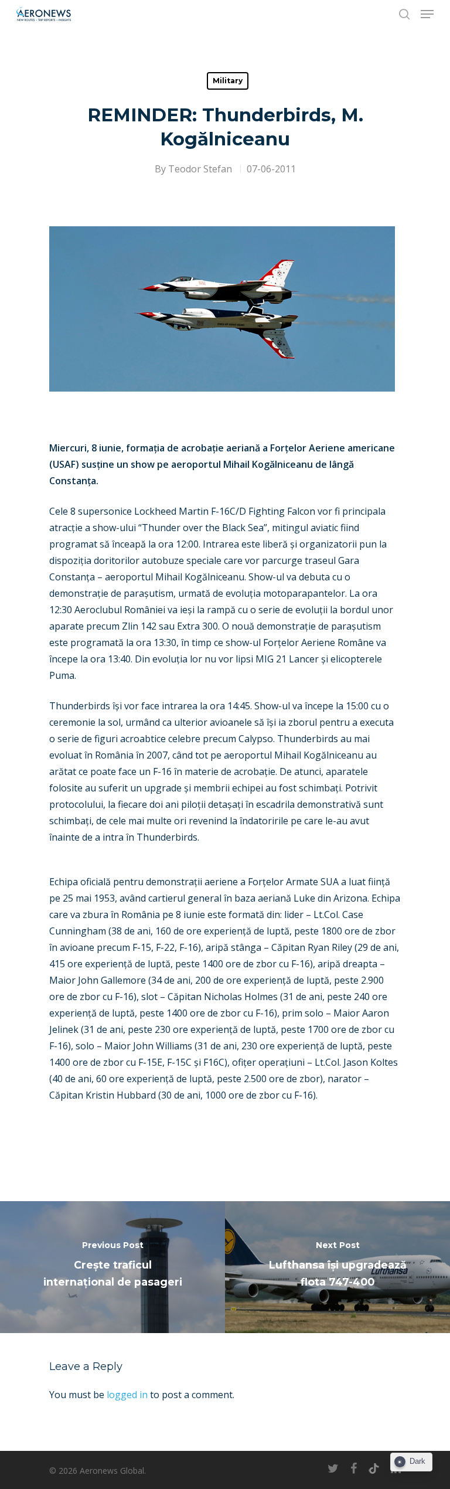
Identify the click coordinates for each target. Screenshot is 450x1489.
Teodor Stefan (200, 168)
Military (228, 80)
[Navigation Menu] (427, 14)
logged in (127, 1394)
